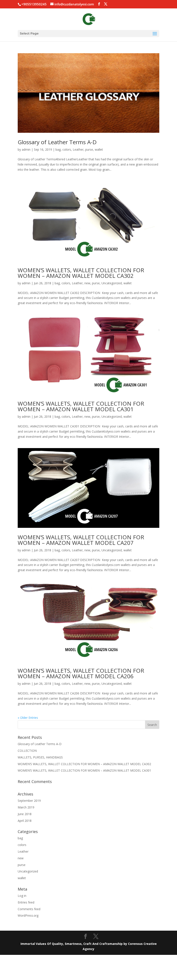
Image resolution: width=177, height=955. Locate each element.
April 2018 (25, 821)
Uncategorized (111, 283)
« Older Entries (28, 718)
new (87, 283)
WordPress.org (28, 915)
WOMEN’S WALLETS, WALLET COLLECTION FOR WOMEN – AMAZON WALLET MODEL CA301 (81, 406)
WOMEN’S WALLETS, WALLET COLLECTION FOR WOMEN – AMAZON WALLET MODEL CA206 (81, 673)
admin (26, 149)
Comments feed (29, 909)
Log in (22, 896)
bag (58, 149)
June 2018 (25, 814)
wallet (99, 149)
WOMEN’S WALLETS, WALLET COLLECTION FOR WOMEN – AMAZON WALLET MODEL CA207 (81, 540)
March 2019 (26, 807)
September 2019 (29, 801)
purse (89, 149)
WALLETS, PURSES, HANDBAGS (40, 757)
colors (66, 149)
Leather (78, 149)
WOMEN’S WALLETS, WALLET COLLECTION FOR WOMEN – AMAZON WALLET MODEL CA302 (81, 273)
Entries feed (26, 902)
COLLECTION (27, 751)
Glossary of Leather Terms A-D (57, 142)
